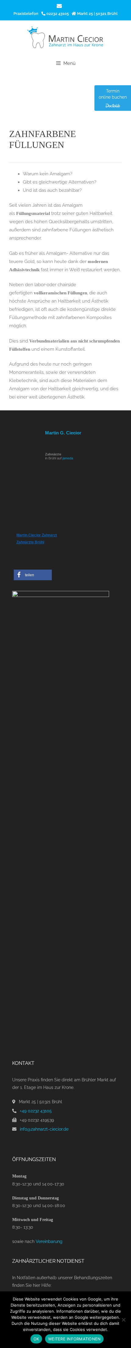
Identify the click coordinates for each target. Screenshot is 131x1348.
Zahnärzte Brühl (30, 542)
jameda (67, 458)
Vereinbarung (49, 1241)
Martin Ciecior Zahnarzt (36, 535)
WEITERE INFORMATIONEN (74, 1338)
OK (36, 1338)
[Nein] (123, 1320)
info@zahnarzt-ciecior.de (44, 1129)
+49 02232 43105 (36, 1110)
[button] (33, 575)
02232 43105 (57, 13)
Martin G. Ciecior (63, 432)
